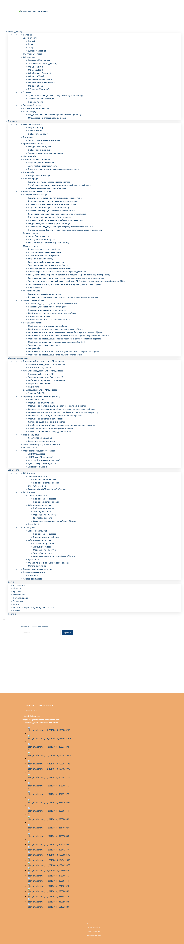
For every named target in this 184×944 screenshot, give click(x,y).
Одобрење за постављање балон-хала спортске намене (55, 355)
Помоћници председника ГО (41, 367)
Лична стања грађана (33, 300)
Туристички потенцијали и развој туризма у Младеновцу (55, 95)
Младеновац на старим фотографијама (47, 118)
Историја (27, 35)
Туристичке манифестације (41, 99)
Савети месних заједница (40, 438)
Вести (11, 582)
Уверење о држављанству (40, 259)
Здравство (18, 601)
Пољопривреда (30, 179)
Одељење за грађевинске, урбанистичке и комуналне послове (57, 406)
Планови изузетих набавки (46, 483)
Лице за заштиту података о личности (41, 444)
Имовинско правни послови (36, 159)
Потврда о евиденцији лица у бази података (49, 217)
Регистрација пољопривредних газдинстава (49, 182)
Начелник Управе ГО (37, 399)
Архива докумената (32, 579)
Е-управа (12, 121)
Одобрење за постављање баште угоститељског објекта (55, 329)
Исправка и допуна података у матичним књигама (52, 303)
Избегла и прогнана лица (35, 195)
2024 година (29, 527)
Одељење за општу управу (41, 403)
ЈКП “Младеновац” (37, 454)
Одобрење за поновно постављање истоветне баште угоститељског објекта (65, 332)
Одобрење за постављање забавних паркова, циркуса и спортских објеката (64, 339)
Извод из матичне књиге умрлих (43, 255)
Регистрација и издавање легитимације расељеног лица (55, 198)
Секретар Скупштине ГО (39, 383)
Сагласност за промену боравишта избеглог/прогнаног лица (57, 214)
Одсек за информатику (48, 723)
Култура (17, 591)
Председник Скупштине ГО (41, 374)
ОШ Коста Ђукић (36, 76)
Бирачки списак (30, 233)
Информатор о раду (38, 134)
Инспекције (28, 172)
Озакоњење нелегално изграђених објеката (54, 556)
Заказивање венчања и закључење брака (48, 265)
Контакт (12, 614)
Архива (16, 611)
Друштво (17, 588)
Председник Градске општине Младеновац (43, 361)
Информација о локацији (40, 150)
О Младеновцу (15, 31)
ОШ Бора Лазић (35, 70)
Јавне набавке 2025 (37, 495)
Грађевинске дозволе (43, 508)
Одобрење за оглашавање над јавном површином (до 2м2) (56, 342)
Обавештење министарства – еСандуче (47, 188)
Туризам (27, 92)
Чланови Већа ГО (36, 393)
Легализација (29, 156)
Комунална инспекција (39, 175)
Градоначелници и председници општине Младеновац (54, 115)
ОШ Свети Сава (35, 86)
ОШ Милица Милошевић (40, 79)
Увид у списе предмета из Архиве (44, 140)
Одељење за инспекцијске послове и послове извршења (55, 415)
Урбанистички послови (34, 143)
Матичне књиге (30, 246)
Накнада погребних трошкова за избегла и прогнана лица (55, 220)
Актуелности (19, 585)
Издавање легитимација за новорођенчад (48, 207)
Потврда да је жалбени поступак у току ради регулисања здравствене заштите (66, 230)
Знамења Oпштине (32, 105)
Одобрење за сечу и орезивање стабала (47, 326)
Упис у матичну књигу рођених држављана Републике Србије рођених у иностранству (69, 275)
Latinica (27, 4)
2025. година (29, 492)
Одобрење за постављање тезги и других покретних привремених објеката (64, 351)
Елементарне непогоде (34, 572)
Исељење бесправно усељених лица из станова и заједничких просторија (63, 297)
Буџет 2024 (33, 559)
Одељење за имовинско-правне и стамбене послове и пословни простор (63, 412)
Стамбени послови (32, 291)
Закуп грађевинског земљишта (42, 166)
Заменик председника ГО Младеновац (46, 364)
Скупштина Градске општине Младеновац (43, 371)
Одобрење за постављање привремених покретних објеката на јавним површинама (68, 335)
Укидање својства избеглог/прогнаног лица (49, 223)
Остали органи (30, 447)
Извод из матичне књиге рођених (44, 249)
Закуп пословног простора (41, 163)
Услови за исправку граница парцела (45, 153)
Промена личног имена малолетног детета (49, 319)
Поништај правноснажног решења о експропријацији (53, 169)
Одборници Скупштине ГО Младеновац (47, 380)
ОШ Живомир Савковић (39, 73)
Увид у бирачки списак (39, 236)
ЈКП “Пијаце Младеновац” (40, 457)
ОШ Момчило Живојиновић (41, 83)
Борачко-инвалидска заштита (37, 191)
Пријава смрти (35, 287)
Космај (31, 41)
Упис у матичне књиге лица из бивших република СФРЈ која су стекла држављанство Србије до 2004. (76, 281)
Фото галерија (30, 111)
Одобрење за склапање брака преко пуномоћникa (52, 313)
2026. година (29, 473)
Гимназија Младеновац (39, 60)
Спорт (16, 604)
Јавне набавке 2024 (37, 531)
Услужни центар (35, 127)
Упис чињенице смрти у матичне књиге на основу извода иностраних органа (64, 284)
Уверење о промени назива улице (44, 345)
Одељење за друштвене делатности (45, 419)
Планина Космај (36, 102)
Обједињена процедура (39, 147)
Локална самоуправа (18, 358)
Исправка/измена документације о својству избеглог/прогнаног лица (61, 227)
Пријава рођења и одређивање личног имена (49, 268)
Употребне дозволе (42, 518)
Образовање (29, 57)
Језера (31, 47)
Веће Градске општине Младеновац (40, 390)
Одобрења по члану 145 (44, 515)
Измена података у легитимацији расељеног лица (52, 204)
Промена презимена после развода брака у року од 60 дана (57, 271)
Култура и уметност (32, 54)
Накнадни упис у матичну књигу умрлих (47, 310)
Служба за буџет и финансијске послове (47, 422)
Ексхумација (34, 348)
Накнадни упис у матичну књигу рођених (47, 307)
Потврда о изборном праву (41, 239)
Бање (30, 44)
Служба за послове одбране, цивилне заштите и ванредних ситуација (61, 425)
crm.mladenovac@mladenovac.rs (47, 720)
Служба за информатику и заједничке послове (50, 428)
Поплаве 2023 (34, 575)
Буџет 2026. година (37, 486)
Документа (13, 470)
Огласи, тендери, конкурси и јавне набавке (48, 563)
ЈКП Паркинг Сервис (37, 467)
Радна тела (33, 387)
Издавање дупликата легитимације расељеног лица (53, 201)
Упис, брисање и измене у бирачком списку (48, 243)
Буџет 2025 (33, 524)
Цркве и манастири (37, 51)
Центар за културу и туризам (42, 463)
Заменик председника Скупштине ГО (45, 377)
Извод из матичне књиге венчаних (44, 252)
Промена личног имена (39, 316)
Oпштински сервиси (32, 124)
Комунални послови (33, 323)
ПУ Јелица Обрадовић (39, 89)
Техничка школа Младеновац (42, 63)
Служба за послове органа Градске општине (49, 431)
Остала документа (37, 566)
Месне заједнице (31, 435)
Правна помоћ (35, 131)
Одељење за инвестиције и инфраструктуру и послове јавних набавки (61, 409)
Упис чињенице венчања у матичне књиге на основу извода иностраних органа (66, 278)
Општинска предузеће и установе (39, 451)
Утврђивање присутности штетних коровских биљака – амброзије (59, 185)
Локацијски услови (42, 511)
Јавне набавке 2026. (37, 476)
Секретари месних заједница (41, 441)
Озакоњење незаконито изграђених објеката (54, 521)
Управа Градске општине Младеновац (41, 396)
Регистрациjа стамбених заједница (44, 294)
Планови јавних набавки (44, 479)
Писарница (28, 137)
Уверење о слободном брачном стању (46, 262)
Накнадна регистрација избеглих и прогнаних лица (52, 211)
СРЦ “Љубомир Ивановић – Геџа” (44, 460)
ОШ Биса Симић (35, 67)
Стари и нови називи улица (36, 108)
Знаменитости (30, 38)
